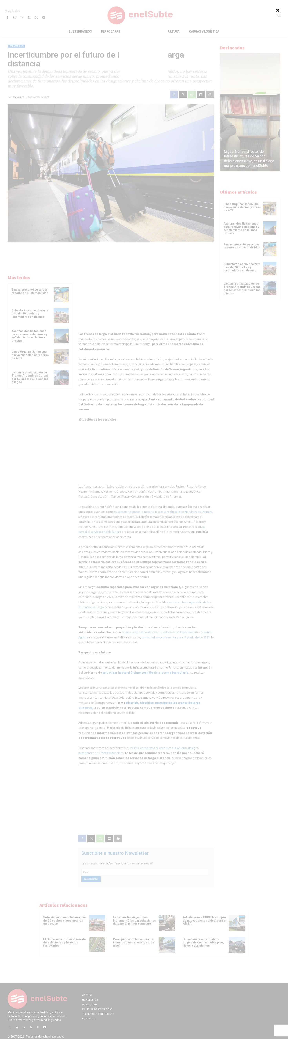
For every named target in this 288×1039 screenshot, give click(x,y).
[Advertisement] (144, 54)
